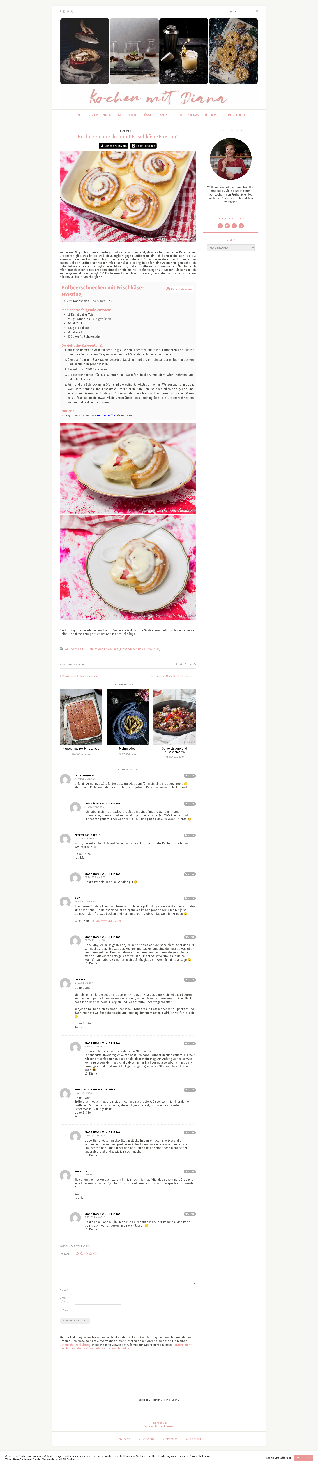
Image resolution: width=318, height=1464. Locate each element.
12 (191, 664)
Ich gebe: (65, 1253)
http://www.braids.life (106, 920)
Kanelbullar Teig (105, 415)
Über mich (213, 115)
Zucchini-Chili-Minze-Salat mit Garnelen (172, 676)
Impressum (159, 1423)
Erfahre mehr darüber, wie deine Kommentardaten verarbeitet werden (126, 1346)
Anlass (165, 115)
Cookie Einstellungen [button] (279, 1457)
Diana (81, 664)
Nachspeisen (127, 131)
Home (77, 115)
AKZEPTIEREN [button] (303, 1457)
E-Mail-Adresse (65, 1299)
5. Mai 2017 (66, 664)
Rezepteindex (99, 115)
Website (64, 1310)
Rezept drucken (145, 145)
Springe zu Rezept (115, 145)
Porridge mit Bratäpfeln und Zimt (80, 676)
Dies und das (188, 115)
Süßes (148, 115)
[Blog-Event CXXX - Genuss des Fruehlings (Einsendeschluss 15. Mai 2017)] (128, 649)
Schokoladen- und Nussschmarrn (174, 750)
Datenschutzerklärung (75, 1345)
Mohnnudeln (127, 748)
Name (64, 1290)
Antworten (189, 776)
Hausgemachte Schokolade (80, 748)
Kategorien (126, 115)
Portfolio (236, 115)
